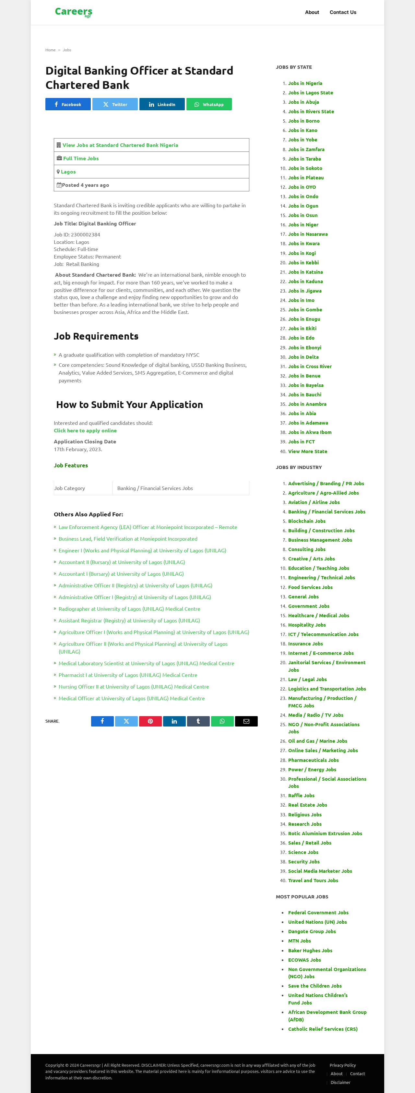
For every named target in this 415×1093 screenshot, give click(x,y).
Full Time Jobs (81, 158)
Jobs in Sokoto (305, 168)
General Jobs (303, 596)
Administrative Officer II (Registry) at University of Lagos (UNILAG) (135, 585)
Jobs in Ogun (303, 205)
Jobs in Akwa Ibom (310, 432)
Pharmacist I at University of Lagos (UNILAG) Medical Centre (128, 674)
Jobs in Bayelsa (306, 385)
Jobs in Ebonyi (304, 347)
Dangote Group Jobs (312, 931)
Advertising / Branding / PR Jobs (326, 483)
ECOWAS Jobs (304, 959)
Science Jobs (303, 852)
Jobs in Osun (303, 215)
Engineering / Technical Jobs (321, 577)
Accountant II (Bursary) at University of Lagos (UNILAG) (122, 562)
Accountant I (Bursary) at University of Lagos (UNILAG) (121, 573)
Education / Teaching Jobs (318, 568)
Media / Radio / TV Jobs (315, 715)
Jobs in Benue (304, 375)
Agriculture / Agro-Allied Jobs (323, 492)
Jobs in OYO (302, 187)
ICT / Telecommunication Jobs (323, 634)
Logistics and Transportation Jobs (327, 688)
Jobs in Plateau (306, 177)
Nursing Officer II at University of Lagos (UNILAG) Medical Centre (134, 686)
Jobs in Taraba (304, 158)
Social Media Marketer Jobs (320, 871)
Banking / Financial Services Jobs (326, 511)
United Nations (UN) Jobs (317, 922)
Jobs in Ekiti (302, 328)
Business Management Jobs (320, 539)
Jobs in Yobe (302, 139)
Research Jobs (305, 824)
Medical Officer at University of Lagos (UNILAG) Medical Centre (132, 698)
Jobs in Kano (302, 130)
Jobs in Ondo (303, 196)
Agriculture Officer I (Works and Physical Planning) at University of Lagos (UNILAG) (154, 632)
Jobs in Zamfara (306, 149)
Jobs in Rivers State (311, 111)
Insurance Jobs (305, 643)
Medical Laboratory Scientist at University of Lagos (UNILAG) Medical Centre (146, 663)
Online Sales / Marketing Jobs (323, 750)
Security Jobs (304, 861)
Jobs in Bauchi (304, 394)
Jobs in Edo (301, 337)
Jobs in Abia (302, 413)
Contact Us (343, 12)
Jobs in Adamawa (308, 422)
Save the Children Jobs (315, 985)
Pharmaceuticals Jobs (313, 760)
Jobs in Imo (301, 300)
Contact (357, 1073)
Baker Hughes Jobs (311, 950)
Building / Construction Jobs (321, 530)
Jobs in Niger (303, 224)
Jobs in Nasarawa (308, 234)
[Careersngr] (74, 12)
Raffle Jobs (301, 795)
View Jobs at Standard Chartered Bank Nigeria (120, 144)
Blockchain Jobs (307, 521)
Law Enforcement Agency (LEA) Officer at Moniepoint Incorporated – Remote (148, 526)
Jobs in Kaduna (305, 281)
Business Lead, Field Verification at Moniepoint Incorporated (128, 538)
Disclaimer (340, 1082)
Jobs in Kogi (302, 253)
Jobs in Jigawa (305, 290)
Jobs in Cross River (310, 366)
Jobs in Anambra (307, 404)
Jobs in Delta (303, 357)
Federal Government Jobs (319, 912)
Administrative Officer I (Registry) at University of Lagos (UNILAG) (135, 597)
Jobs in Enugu (304, 319)
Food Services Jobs (310, 587)
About (312, 12)
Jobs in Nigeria (306, 83)
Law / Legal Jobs (307, 679)
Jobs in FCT (301, 441)
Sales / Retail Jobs (309, 842)
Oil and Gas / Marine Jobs (317, 741)
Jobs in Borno (304, 120)
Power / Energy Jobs (312, 769)
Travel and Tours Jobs (313, 880)
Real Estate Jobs (307, 804)
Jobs (67, 49)
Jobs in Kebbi (303, 262)
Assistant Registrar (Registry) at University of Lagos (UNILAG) (129, 620)
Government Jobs (308, 606)
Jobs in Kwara (304, 243)
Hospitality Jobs (307, 624)
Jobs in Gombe (305, 309)
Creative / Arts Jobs (311, 558)
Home (50, 49)
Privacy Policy (343, 1065)
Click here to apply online (85, 430)
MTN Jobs (299, 940)
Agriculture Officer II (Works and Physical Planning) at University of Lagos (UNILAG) (143, 647)
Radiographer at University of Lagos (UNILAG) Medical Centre (129, 608)
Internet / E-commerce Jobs (321, 653)
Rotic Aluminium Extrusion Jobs (325, 833)
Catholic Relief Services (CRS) (323, 1029)
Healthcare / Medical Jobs (318, 615)
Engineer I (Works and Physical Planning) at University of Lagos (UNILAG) (142, 550)
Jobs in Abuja (303, 102)
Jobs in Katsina (305, 272)
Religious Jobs (305, 814)
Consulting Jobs (307, 549)
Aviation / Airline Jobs (314, 502)
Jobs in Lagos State (311, 92)
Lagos (68, 171)
